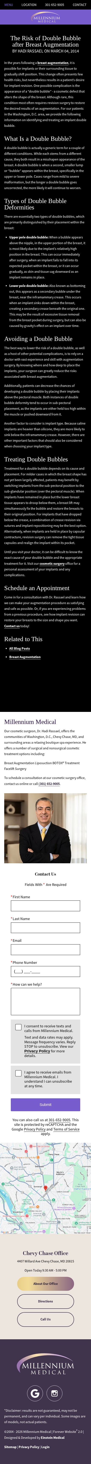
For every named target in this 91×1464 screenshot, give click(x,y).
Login (45, 1447)
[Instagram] (54, 1393)
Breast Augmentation (25, 657)
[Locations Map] (45, 1188)
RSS (45, 696)
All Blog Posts (19, 648)
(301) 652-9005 (49, 784)
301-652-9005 (59, 1120)
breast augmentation (52, 63)
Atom (45, 688)
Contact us (12, 626)
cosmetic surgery (52, 563)
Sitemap (10, 1447)
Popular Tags (45, 672)
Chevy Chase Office (45, 1254)
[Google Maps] (35, 1393)
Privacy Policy (37, 1051)
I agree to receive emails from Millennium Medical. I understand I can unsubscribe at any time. (48, 1079)
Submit (45, 1105)
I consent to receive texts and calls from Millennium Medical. (50, 1041)
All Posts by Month (45, 680)
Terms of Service (66, 1129)
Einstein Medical (53, 1437)
